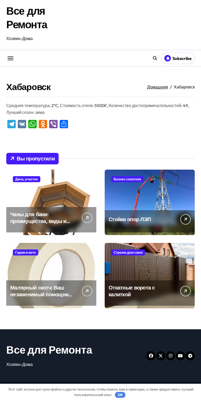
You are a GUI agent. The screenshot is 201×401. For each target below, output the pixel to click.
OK (120, 395)
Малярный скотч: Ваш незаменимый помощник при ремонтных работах (40, 294)
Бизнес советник (127, 179)
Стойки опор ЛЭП (130, 219)
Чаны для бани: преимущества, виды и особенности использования (38, 224)
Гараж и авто (25, 252)
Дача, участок (26, 179)
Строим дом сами (128, 252)
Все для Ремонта (49, 349)
